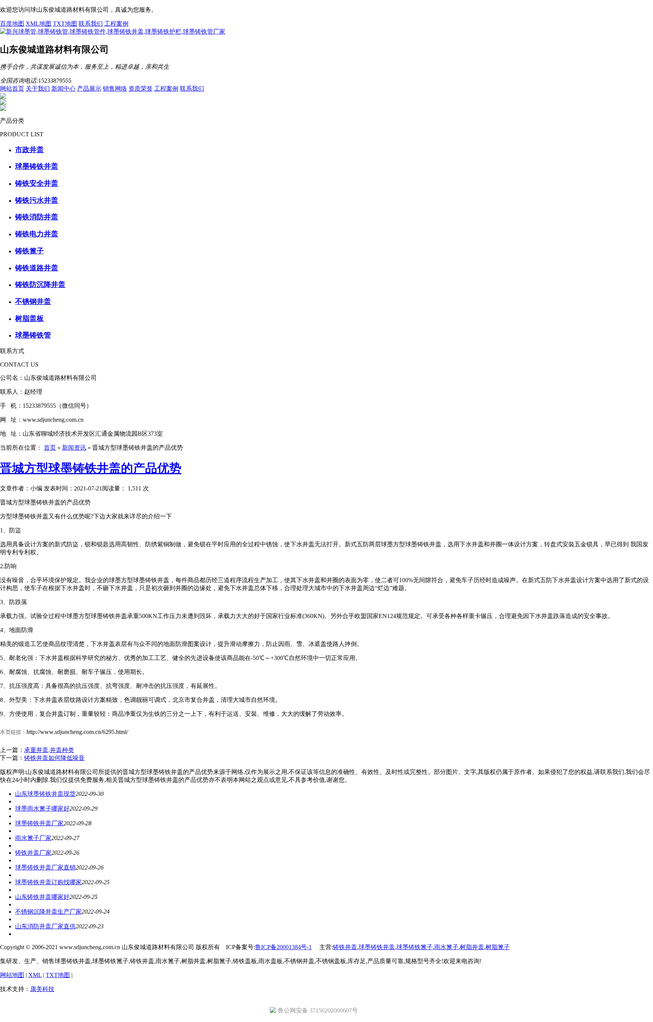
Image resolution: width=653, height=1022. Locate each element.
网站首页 (12, 88)
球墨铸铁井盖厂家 (39, 823)
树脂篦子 (498, 947)
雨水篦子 (446, 947)
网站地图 (12, 975)
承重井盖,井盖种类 (49, 750)
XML (35, 975)
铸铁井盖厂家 (33, 852)
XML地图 (38, 23)
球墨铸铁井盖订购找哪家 (48, 882)
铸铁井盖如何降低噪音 (54, 758)
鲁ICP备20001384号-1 (283, 947)
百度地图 (12, 23)
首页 (50, 447)
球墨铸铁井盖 (377, 947)
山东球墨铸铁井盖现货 (45, 794)
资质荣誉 (140, 88)
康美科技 (42, 989)
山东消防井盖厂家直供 (45, 926)
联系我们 (91, 23)
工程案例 (116, 23)
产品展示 (89, 88)
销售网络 (115, 88)
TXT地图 (65, 23)
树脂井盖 (472, 947)
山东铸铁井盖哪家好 (42, 897)
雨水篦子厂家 (33, 838)
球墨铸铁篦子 (414, 947)
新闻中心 (63, 88)
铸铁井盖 (345, 947)
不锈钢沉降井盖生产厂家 (48, 911)
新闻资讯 (74, 447)
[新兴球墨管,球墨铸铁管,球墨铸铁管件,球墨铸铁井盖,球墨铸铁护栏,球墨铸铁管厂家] (112, 31)
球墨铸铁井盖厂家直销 (45, 867)
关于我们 (38, 88)
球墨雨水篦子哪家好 (42, 808)
